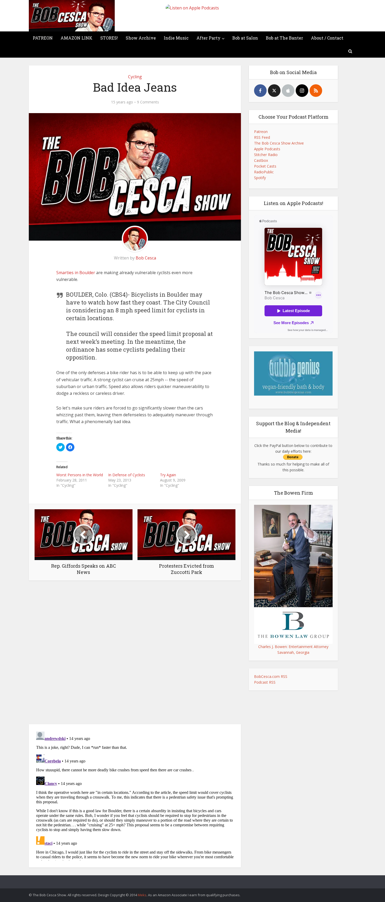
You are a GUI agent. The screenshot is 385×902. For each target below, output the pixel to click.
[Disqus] (135, 653)
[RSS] (316, 90)
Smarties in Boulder (75, 272)
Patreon (261, 131)
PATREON (43, 38)
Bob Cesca (146, 258)
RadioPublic (264, 171)
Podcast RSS (265, 682)
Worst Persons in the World (79, 474)
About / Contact (327, 38)
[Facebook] (260, 90)
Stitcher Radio (266, 154)
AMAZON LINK (76, 38)
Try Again (168, 474)
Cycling (135, 77)
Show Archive (141, 38)
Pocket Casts (265, 166)
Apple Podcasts (267, 148)
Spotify (260, 177)
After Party (208, 38)
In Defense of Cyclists (126, 474)
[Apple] (288, 90)
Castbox (261, 160)
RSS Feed (262, 137)
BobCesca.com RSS (270, 676)
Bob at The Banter (284, 38)
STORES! (109, 38)
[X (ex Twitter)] (274, 90)
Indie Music (176, 38)
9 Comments (148, 102)
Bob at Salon (245, 38)
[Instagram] (302, 90)
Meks (142, 895)
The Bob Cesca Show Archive (279, 143)
